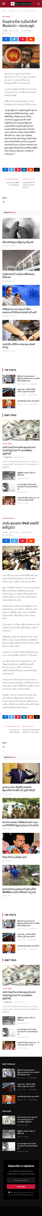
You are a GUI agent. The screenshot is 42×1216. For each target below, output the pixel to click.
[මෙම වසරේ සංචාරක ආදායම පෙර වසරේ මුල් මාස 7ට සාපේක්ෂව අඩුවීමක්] (21, 430)
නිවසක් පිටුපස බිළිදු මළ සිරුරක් (17, 242)
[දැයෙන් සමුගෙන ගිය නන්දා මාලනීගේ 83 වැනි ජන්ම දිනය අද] (8, 487)
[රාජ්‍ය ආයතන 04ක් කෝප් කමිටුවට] (21, 558)
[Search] (38, 3)
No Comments (27, 30)
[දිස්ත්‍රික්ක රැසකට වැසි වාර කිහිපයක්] (8, 475)
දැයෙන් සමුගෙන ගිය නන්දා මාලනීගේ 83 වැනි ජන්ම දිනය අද (27, 486)
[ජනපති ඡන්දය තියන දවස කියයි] (8, 403)
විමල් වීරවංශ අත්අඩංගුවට (14, 857)
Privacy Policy (21, 1195)
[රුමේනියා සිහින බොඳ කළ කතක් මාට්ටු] (21, 330)
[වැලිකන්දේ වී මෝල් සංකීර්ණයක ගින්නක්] (21, 260)
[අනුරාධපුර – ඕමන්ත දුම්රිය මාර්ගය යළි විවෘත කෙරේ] (8, 392)
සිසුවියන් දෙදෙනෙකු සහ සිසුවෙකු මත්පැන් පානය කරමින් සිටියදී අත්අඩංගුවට (28, 378)
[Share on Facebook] (6, 39)
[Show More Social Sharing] (37, 39)
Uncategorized (8, 518)
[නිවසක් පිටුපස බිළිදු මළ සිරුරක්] (21, 228)
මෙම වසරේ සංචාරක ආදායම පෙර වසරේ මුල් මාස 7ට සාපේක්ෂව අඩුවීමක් (19, 450)
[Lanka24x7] (21, 4)
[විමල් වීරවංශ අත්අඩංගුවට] (21, 843)
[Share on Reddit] (31, 39)
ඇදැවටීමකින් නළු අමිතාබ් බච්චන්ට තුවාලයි (29, 184)
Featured (6, 16)
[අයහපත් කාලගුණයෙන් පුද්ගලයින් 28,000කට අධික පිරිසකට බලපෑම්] (21, 875)
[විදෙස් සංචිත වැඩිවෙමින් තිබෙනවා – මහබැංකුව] (21, 56)
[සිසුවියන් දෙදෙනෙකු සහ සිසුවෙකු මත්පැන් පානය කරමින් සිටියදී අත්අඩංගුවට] (8, 379)
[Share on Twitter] (14, 39)
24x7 (5, 30)
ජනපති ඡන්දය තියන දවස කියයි (28, 401)
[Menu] (3, 3)
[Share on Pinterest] (22, 39)
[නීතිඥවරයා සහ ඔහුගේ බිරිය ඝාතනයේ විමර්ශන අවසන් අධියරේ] (21, 295)
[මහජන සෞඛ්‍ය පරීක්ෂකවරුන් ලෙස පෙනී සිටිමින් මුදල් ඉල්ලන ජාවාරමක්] (21, 808)
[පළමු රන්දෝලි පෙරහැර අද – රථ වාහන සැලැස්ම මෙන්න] (8, 500)
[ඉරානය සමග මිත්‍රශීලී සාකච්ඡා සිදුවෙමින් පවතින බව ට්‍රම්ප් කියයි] (21, 773)
